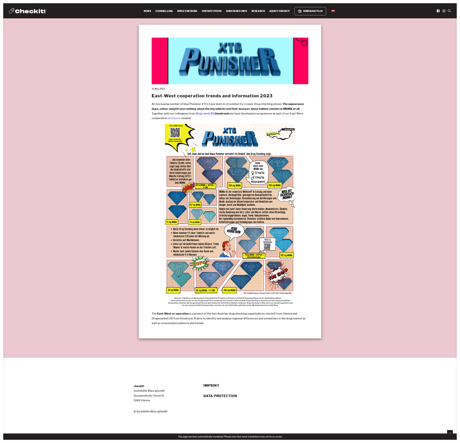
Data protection (220, 396)
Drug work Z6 (205, 113)
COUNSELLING (164, 11)
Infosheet (173, 118)
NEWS (147, 11)
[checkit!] (27, 10)
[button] (438, 10)
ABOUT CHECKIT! (279, 11)
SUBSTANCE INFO (236, 11)
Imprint (211, 386)
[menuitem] (147, 11)
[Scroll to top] (450, 432)
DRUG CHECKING (187, 11)
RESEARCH (258, 11)
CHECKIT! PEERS (212, 11)
